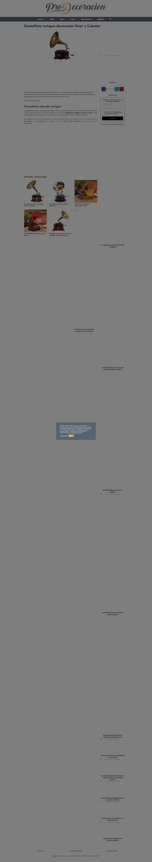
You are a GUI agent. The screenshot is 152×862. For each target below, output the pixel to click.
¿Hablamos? (100, 19)
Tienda (73, 19)
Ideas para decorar (86, 19)
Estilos (51, 19)
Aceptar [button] (71, 435)
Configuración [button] (63, 435)
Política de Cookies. (77, 432)
